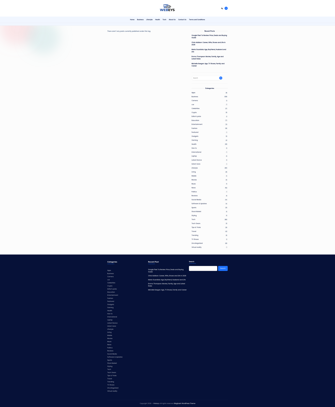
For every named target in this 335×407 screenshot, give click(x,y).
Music (194, 184)
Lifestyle (195, 168)
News (194, 188)
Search (191, 262)
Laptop (194, 156)
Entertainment (197, 124)
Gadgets (195, 136)
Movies (194, 180)
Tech (193, 219)
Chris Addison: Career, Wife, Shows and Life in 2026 (209, 43)
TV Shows (195, 239)
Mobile (194, 176)
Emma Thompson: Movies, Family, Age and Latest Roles (208, 57)
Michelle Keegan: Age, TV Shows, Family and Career (208, 65)
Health (194, 144)
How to (194, 148)
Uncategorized (197, 243)
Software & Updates (199, 204)
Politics (194, 192)
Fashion (194, 128)
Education (195, 120)
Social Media (196, 200)
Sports (194, 208)
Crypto (194, 112)
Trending (195, 235)
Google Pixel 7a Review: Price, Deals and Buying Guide (209, 36)
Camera (195, 100)
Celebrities (196, 108)
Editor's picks (196, 116)
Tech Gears (196, 223)
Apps (193, 93)
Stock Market (196, 211)
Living (194, 172)
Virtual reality (197, 247)
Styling (194, 215)
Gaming (195, 140)
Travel (194, 231)
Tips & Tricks (196, 227)
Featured (195, 132)
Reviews (195, 196)
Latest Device (197, 160)
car (193, 104)
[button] (220, 78)
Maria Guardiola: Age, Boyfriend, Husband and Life (209, 50)
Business (195, 97)
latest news (196, 164)
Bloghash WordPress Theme (184, 403)
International (196, 152)
